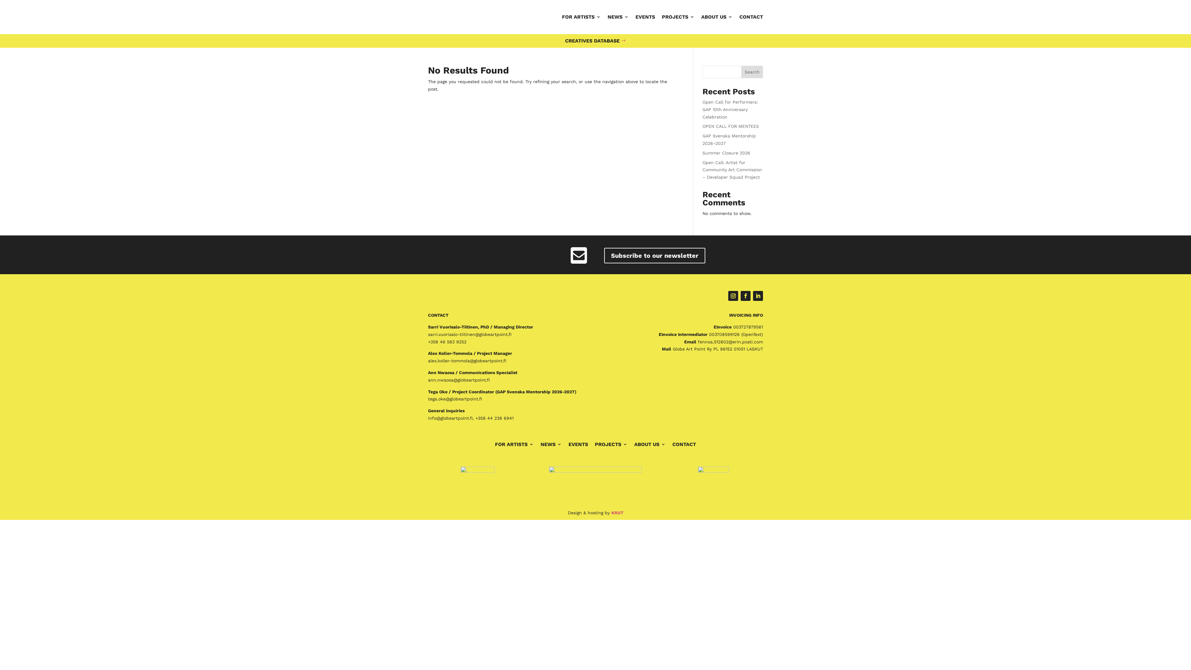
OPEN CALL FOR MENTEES (731, 126)
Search (752, 71)
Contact (751, 17)
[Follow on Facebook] (746, 296)
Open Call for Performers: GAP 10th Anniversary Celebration (730, 109)
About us (713, 17)
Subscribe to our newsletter (654, 255)
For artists (578, 17)
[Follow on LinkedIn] (758, 296)
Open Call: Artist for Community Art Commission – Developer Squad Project (732, 170)
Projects (675, 17)
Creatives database (592, 41)
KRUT (617, 512)
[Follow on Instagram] (733, 296)
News (615, 17)
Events (645, 17)
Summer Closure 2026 (726, 152)
